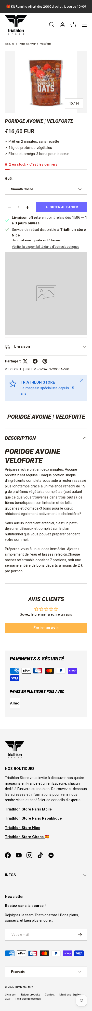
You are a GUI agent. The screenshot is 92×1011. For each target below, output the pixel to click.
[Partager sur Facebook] (35, 361)
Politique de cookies (28, 998)
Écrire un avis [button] (46, 627)
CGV (8, 998)
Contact (49, 994)
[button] (73, 24)
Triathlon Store (23, 987)
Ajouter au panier (61, 207)
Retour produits (30, 994)
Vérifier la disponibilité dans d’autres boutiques (45, 247)
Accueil (9, 44)
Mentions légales (70, 994)
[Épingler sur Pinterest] (45, 361)
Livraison (10, 994)
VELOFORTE (13, 369)
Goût (8, 178)
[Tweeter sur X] (25, 361)
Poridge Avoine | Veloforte (35, 44)
